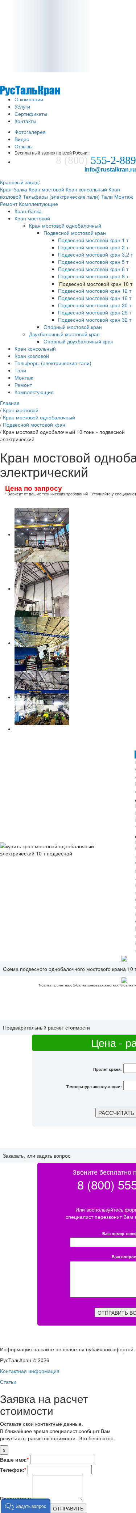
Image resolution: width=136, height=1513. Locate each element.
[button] (25, 1506)
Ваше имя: (14, 1459)
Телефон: (13, 1469)
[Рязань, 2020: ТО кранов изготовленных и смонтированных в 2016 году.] (42, 642)
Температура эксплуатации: (94, 1086)
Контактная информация (29, 1370)
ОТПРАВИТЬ (68, 1508)
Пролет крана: (107, 1069)
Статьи (8, 1381)
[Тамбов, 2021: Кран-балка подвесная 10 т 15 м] (42, 534)
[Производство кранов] (30, 83)
